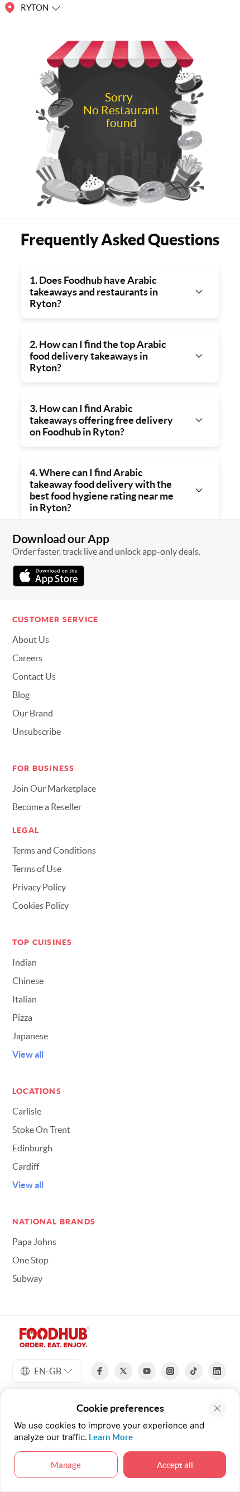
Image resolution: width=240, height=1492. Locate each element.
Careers (27, 658)
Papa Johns (34, 1242)
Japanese (30, 1036)
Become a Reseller (46, 807)
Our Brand (32, 713)
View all (28, 1054)
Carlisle (26, 1111)
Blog (21, 695)
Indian (24, 962)
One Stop (30, 1260)
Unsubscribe (36, 731)
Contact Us (34, 676)
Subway (27, 1278)
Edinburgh (32, 1148)
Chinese (28, 981)
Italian (24, 999)
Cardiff (25, 1166)
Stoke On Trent (41, 1130)
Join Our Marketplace (54, 788)
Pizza (22, 1018)
